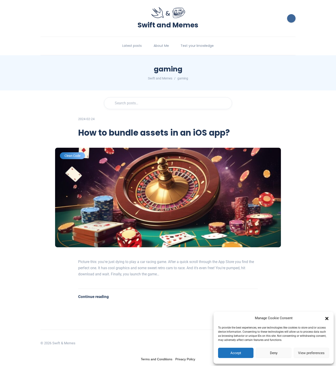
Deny (273, 353)
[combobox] (168, 103)
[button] (327, 318)
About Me (161, 45)
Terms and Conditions (156, 359)
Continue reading (93, 296)
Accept (235, 353)
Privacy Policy (185, 359)
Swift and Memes (168, 24)
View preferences (311, 353)
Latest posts (132, 45)
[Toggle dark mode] (291, 18)
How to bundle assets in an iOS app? (154, 133)
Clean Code (72, 156)
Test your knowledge (197, 45)
